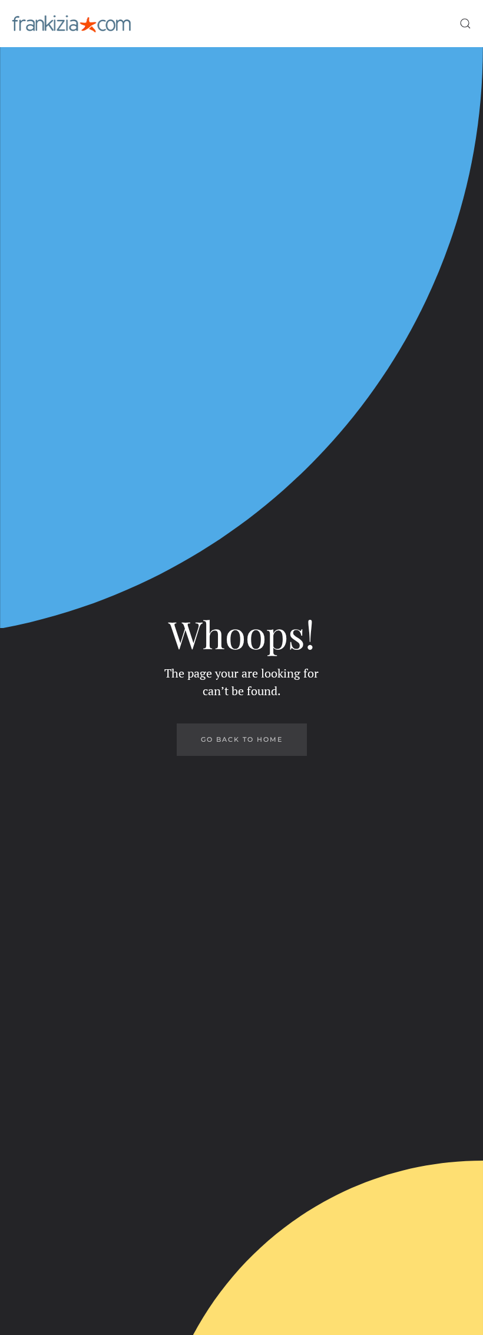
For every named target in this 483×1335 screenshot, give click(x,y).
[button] (465, 23)
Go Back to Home (242, 739)
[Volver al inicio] (71, 23)
